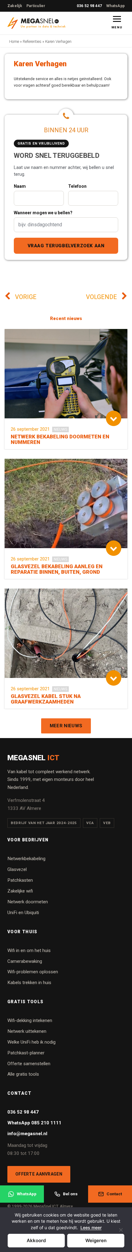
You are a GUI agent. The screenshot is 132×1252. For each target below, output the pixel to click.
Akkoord (36, 1240)
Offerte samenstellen (28, 1063)
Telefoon (77, 186)
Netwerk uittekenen (26, 1031)
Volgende (102, 297)
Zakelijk (14, 6)
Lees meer (91, 1227)
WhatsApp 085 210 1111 (34, 1123)
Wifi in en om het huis (29, 950)
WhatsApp (115, 6)
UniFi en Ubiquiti (23, 912)
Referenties (32, 41)
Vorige (25, 297)
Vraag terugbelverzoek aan (66, 245)
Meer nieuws (66, 726)
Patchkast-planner (26, 1053)
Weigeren (96, 1240)
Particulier (35, 6)
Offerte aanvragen (38, 1174)
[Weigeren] (120, 1233)
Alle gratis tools (23, 1074)
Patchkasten (20, 880)
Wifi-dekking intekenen (29, 1020)
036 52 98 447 (89, 6)
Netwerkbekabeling (26, 858)
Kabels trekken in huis (29, 982)
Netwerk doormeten (27, 902)
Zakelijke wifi (20, 891)
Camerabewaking (24, 961)
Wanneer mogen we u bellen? (43, 212)
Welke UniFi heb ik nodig (31, 1042)
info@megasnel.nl (27, 1133)
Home (14, 41)
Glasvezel (17, 869)
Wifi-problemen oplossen (32, 972)
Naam (20, 186)
